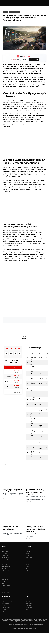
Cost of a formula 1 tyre (7, 614)
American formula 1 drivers (8, 601)
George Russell (5, 553)
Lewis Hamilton (5, 559)
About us (28, 601)
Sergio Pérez (5, 581)
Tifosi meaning (5, 603)
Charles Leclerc (5, 557)
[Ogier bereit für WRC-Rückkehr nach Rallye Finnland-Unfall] (13, 477)
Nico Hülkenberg (6, 590)
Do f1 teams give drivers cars (9, 599)
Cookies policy (29, 607)
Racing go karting (6, 611)
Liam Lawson (5, 587)
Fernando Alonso (6, 566)
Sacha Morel (24, 338)
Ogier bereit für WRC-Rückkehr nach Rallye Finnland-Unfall (12, 490)
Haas (27, 559)
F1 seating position (6, 607)
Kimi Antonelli (5, 555)
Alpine (27, 566)
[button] (3, 3)
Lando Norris (5, 549)
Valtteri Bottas (5, 579)
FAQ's (27, 609)
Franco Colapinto (6, 585)
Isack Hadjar (5, 564)
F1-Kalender (21, 86)
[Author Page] (24, 331)
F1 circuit (4, 609)
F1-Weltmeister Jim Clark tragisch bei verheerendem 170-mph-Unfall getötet (12, 528)
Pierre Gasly (4, 583)
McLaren (28, 549)
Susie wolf (4, 605)
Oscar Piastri (5, 551)
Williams (28, 562)
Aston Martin (29, 557)
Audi (27, 570)
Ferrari (27, 553)
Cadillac (27, 564)
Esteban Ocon (5, 572)
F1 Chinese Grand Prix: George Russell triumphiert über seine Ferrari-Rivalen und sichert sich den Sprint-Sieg (35, 529)
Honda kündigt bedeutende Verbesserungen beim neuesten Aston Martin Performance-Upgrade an (35, 492)
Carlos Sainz (5, 577)
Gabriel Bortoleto (6, 592)
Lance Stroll (4, 568)
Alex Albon (4, 574)
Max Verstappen (5, 562)
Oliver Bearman (5, 570)
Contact (27, 611)
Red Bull (27, 555)
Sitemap (27, 614)
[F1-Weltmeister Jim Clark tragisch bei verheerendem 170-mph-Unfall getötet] (13, 514)
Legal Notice (29, 599)
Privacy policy (29, 605)
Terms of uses (29, 603)
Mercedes (28, 551)
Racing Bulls (28, 568)
